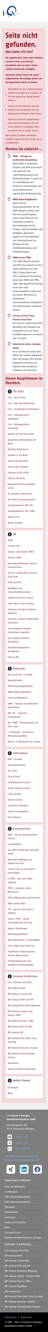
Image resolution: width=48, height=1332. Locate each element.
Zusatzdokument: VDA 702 (20, 505)
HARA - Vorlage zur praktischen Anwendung (25, 158)
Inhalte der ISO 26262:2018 (21, 434)
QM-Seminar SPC (15, 1032)
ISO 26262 (18, 391)
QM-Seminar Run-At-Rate (20, 1026)
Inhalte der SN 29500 (18, 461)
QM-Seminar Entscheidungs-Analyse (22, 1055)
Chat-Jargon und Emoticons (21, 945)
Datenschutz (11, 1317)
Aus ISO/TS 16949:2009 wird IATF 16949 (23, 852)
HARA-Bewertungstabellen (17, 1201)
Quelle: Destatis (15, 522)
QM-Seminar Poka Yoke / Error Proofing (22, 1040)
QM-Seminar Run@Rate (16, 1286)
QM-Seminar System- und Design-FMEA (20, 1013)
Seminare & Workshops (25, 976)
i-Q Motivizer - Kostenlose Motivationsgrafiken (21, 734)
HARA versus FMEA (22, 257)
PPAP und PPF (14, 582)
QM (14, 534)
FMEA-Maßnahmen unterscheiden (24, 897)
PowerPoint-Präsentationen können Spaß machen (21, 953)
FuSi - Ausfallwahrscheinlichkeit (23, 409)
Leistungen (13, 1087)
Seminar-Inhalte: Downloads (22, 1069)
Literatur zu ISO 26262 (18, 472)
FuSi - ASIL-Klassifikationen (21, 403)
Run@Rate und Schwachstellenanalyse (19, 590)
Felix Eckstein (14, 794)
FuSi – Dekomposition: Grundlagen (18, 417)
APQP (10, 540)
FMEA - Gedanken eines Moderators (19, 890)
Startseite (26, 106)
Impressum (26, 1317)
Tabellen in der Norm (18, 455)
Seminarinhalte (15, 680)
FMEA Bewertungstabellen (20, 686)
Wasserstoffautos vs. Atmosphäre (24, 940)
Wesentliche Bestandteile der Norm (22, 441)
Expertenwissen (21, 828)
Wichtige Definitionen (18, 449)
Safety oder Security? (18, 466)
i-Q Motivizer (11, 1191)
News (10, 1093)
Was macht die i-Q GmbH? (20, 674)
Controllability (15, 844)
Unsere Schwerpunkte (18, 811)
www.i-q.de (21, 1142)
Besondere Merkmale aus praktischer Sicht (20, 861)
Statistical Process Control (20, 597)
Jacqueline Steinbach (18, 805)
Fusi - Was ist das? (17, 397)
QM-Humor (10, 1207)
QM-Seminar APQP (16, 988)
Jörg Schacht (14, 776)
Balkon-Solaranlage (17, 928)
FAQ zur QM (13, 657)
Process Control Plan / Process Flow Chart (24, 317)
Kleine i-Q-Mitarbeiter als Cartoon (24, 741)
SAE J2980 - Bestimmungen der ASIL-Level (23, 724)
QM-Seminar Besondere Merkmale (24, 1005)
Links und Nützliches (18, 697)
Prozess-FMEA (15, 557)
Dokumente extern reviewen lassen (27, 346)
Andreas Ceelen (15, 799)
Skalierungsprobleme (18, 934)
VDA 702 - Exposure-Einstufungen (18, 715)
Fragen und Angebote (15, 1222)
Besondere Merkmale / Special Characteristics (22, 565)
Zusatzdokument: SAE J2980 (21, 511)
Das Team (12, 770)
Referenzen (13, 1063)
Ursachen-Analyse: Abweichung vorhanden (23, 620)
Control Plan (14, 546)
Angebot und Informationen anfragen (23, 1237)
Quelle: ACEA (14, 517)
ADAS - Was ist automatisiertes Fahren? (23, 836)
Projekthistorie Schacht (19, 782)
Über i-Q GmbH (15, 759)
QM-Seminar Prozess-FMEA (21, 1021)
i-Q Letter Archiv (13, 1232)
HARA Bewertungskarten (25, 199)
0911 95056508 (23, 1148)
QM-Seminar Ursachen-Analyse (23, 1047)
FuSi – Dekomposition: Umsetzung (18, 426)
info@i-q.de (22, 1136)
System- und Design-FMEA (21, 551)
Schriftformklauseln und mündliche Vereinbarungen (21, 963)
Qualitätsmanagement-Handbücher (19, 649)
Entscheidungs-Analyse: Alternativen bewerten (19, 630)
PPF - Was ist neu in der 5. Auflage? (20, 911)
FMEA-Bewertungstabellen (17, 1196)
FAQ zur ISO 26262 (16, 478)
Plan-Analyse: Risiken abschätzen (18, 640)
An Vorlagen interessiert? (20, 493)
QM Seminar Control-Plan (20, 994)
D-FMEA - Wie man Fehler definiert (20, 880)
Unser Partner (14, 817)
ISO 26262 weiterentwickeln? (22, 499)
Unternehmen (20, 753)
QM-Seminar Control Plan (17, 1260)
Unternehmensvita (17, 765)
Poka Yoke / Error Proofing (21, 603)
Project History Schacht (19, 788)
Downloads (19, 668)
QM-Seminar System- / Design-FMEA (22, 1276)
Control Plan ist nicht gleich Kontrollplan (21, 871)
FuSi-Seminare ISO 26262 (20, 982)
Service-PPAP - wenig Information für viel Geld (20, 920)
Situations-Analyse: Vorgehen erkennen (22, 611)
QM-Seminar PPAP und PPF (21, 999)
